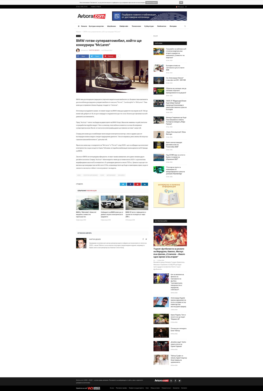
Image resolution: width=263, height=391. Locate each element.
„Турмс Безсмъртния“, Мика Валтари (176, 133)
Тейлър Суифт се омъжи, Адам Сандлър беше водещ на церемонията (179, 359)
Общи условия (155, 388)
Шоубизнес (111, 26)
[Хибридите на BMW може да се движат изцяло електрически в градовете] (112, 203)
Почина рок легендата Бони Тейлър (178, 330)
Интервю (173, 26)
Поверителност (166, 388)
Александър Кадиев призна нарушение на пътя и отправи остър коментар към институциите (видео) (178, 302)
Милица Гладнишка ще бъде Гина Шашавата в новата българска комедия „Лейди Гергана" (176, 121)
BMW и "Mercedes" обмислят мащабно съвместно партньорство (86, 214)
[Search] (185, 26)
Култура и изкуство (96, 26)
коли (102, 175)
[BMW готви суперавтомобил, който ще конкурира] (112, 92)
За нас (112, 388)
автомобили (111, 175)
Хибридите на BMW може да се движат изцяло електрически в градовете (112, 214)
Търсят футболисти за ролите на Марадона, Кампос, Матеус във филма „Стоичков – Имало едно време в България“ (169, 253)
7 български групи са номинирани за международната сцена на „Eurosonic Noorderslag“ (175, 170)
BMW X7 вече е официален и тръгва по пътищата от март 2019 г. (136, 214)
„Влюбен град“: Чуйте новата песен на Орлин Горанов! (178, 344)
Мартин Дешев (94, 50)
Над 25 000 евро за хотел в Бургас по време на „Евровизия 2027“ (175, 157)
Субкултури (149, 26)
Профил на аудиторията (136, 388)
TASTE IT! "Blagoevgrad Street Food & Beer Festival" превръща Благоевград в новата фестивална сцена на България (176, 105)
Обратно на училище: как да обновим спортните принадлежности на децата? (176, 90)
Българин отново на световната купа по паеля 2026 (175, 68)
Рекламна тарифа (121, 388)
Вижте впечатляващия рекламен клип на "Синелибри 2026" (174, 145)
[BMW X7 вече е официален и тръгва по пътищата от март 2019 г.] (137, 203)
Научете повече (151, 2)
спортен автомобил (90, 175)
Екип (147, 388)
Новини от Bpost (96, 6)
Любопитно (161, 26)
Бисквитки (176, 388)
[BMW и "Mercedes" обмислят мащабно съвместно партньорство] (87, 203)
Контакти (184, 388)
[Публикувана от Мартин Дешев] (78, 50)
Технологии (136, 26)
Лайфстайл (123, 26)
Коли (78, 36)
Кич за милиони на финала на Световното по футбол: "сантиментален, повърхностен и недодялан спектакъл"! (177, 282)
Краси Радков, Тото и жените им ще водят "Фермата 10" (178, 317)
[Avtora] (91, 16)
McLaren (121, 175)
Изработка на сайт (82, 388)
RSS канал (180, 7)
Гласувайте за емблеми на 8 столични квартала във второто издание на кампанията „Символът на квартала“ (176, 53)
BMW (79, 175)
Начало (84, 26)
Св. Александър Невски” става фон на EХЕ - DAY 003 (176, 79)
